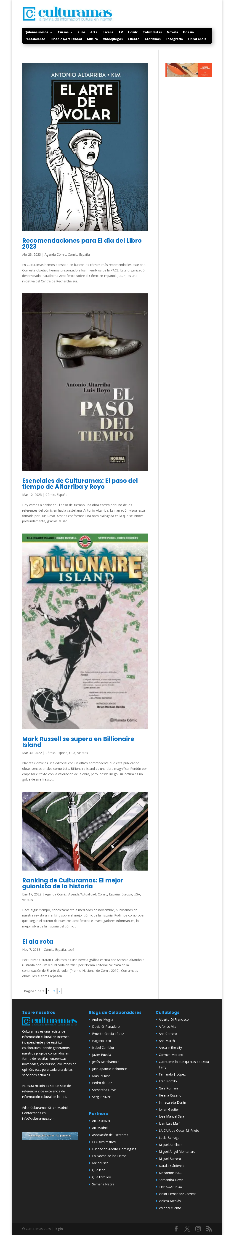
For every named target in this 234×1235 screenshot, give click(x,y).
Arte (94, 32)
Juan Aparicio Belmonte (109, 1069)
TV (120, 32)
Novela (172, 32)
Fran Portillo (168, 1081)
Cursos (63, 32)
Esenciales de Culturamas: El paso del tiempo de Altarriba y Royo (80, 484)
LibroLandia (197, 39)
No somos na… (170, 1173)
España (84, 254)
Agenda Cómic (55, 254)
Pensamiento (34, 39)
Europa (127, 894)
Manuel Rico (101, 1076)
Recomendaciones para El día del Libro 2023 (82, 243)
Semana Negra (103, 1184)
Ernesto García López (108, 1033)
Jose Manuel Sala (171, 1116)
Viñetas (82, 753)
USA (72, 753)
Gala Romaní (168, 1088)
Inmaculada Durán (172, 1102)
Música (92, 39)
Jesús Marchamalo (106, 1062)
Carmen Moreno (171, 1054)
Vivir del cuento (170, 1208)
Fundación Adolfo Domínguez (114, 1149)
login (59, 1229)
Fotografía (174, 39)
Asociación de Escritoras (110, 1135)
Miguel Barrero (170, 1158)
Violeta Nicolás (170, 1201)
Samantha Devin (104, 1090)
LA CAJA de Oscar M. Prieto (179, 1130)
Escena (108, 32)
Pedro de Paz (102, 1083)
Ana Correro (168, 1033)
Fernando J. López (172, 1074)
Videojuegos (113, 39)
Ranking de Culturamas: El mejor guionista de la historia (72, 883)
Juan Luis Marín (170, 1123)
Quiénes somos (36, 32)
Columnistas (152, 32)
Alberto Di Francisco (174, 1019)
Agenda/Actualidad (82, 894)
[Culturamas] (50, 1026)
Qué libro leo (101, 1177)
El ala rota (37, 942)
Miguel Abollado (171, 1144)
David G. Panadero (106, 1026)
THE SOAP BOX (170, 1187)
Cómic (133, 32)
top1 (71, 949)
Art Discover (101, 1120)
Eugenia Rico (101, 1040)
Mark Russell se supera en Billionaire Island (78, 742)
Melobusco (100, 1163)
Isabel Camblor (103, 1047)
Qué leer (98, 1170)
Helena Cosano (170, 1095)
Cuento (133, 39)
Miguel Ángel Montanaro (177, 1151)
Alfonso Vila (167, 1026)
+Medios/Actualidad (66, 39)
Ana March (167, 1040)
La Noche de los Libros (109, 1156)
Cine (81, 32)
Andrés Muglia (102, 1019)
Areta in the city (170, 1047)
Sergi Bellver (101, 1097)
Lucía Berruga (169, 1137)
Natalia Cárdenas (171, 1165)
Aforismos (152, 39)
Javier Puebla (101, 1054)
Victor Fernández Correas (177, 1194)
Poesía (188, 32)
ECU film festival (104, 1142)
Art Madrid (100, 1128)
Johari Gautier (169, 1109)
